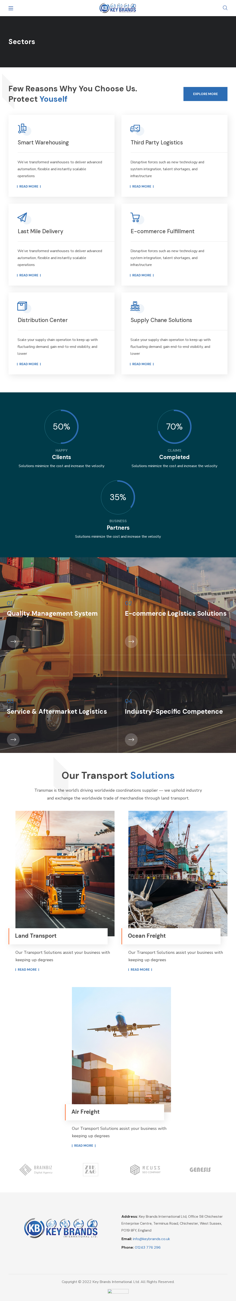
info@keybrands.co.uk (151, 1238)
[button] (225, 8)
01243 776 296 (148, 1247)
